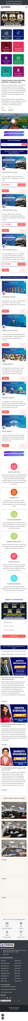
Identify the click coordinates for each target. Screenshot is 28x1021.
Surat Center (17, 975)
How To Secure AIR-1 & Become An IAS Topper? (14, 647)
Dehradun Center (4, 970)
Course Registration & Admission (6, 49)
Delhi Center (3, 960)
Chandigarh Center (5, 968)
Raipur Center (17, 970)
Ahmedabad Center (5, 963)
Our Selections (14, 452)
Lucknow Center (17, 963)
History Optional (7, 431)
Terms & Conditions (14, 1009)
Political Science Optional (9, 330)
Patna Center (17, 968)
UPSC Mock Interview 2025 (14, 132)
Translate (23, 1000)
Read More (21, 184)
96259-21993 (11, 1)
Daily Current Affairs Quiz (6, 74)
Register (5, 190)
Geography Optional (8, 397)
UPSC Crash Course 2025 (14, 135)
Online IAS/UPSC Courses (18, 37)
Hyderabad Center (5, 975)
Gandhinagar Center (5, 973)
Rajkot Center (17, 973)
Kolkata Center (17, 960)
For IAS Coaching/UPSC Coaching (14, 455)
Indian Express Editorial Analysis (18, 62)
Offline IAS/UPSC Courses (6, 37)
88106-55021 (19, 1)
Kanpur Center (4, 981)
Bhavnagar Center (5, 965)
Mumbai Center (17, 965)
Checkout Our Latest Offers (18, 49)
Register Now (14, 636)
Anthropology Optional (8, 297)
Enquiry (23, 190)
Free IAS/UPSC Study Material (18, 74)
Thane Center (17, 978)
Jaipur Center (4, 978)
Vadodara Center (18, 981)
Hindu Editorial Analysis (6, 62)
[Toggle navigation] (26, 7)
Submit (24, 144)
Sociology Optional (7, 364)
